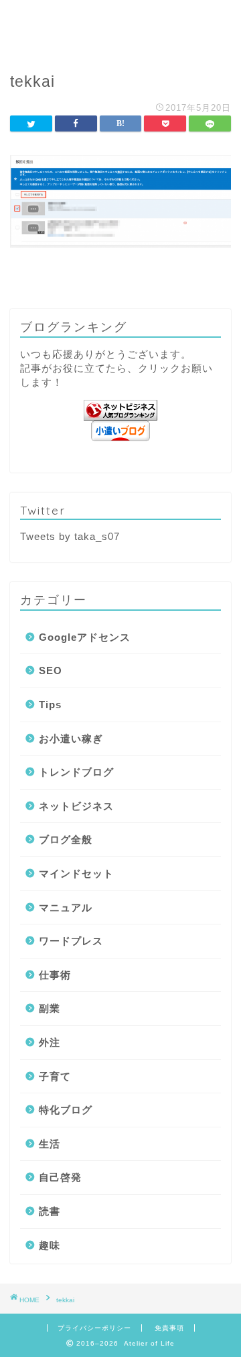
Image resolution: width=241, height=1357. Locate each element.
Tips (50, 704)
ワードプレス (71, 940)
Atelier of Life (120, 27)
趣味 (49, 1245)
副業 (49, 1008)
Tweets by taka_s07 (70, 536)
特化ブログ (65, 1109)
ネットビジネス (76, 806)
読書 (49, 1211)
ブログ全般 (65, 839)
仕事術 (55, 975)
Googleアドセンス (85, 637)
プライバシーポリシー (94, 1328)
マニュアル (65, 907)
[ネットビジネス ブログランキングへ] (120, 410)
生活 (49, 1143)
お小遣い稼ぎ (71, 738)
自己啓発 (60, 1177)
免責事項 (169, 1328)
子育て (55, 1076)
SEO (50, 670)
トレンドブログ (76, 772)
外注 (49, 1042)
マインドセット (76, 873)
